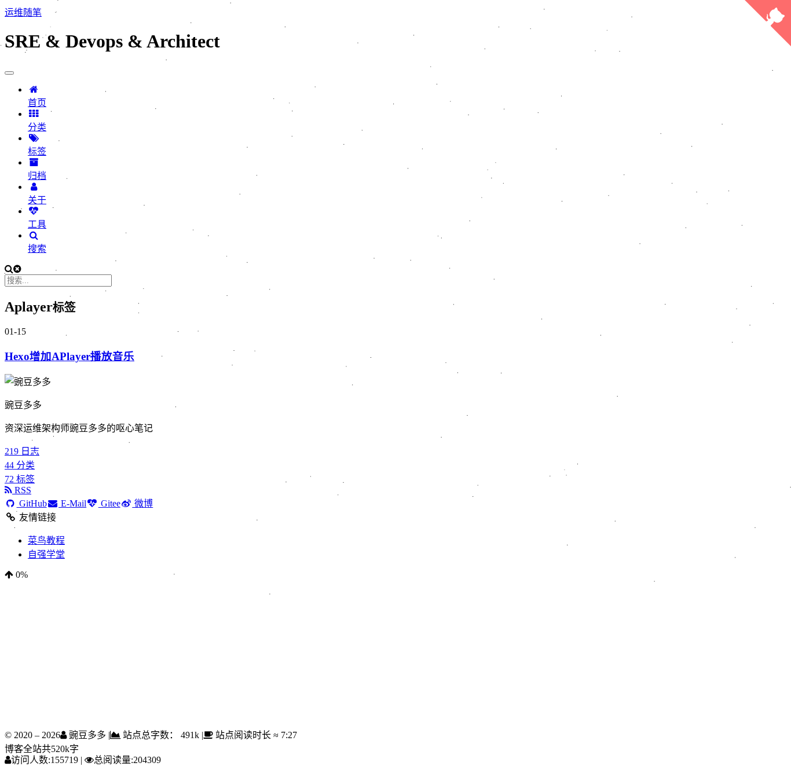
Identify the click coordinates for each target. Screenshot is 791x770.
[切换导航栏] (9, 73)
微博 (142, 503)
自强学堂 (46, 554)
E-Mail (72, 503)
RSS (21, 490)
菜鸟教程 (46, 540)
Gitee (109, 503)
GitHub (32, 503)
